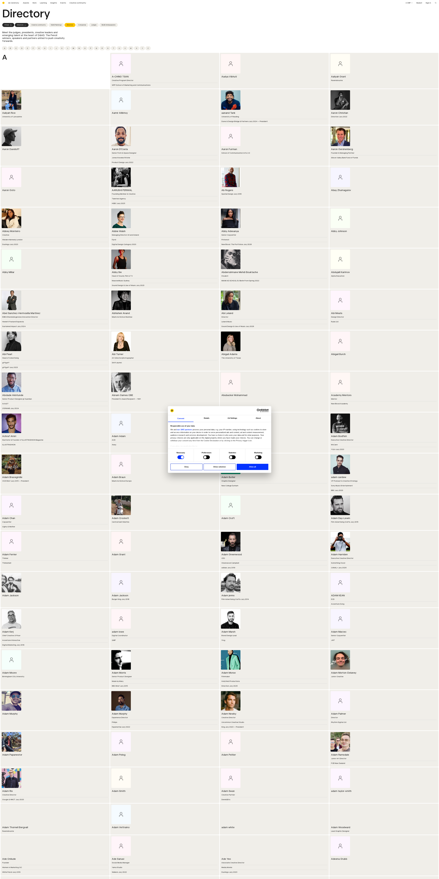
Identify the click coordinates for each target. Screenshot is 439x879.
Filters (7, 25)
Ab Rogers (227, 190)
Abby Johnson (339, 231)
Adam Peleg (118, 754)
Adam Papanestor (12, 754)
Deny (186, 467)
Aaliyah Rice (8, 113)
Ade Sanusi (118, 859)
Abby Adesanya (230, 231)
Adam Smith (118, 791)
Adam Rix (7, 791)
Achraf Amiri (9, 436)
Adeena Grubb (339, 859)
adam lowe (118, 631)
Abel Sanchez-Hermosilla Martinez (21, 313)
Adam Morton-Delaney (343, 672)
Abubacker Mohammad (234, 395)
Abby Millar (8, 272)
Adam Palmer (338, 713)
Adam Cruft (228, 518)
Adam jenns (228, 595)
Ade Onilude (9, 859)
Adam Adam (119, 436)
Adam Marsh (228, 631)
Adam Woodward (340, 827)
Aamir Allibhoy (120, 113)
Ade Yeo (226, 859)
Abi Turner (117, 354)
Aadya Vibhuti (229, 76)
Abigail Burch (338, 354)
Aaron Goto (8, 190)
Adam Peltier (229, 754)
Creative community (77, 3)
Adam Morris (119, 672)
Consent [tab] (180, 418)
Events (63, 3)
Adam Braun (118, 477)
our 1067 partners (184, 430)
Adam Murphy (10, 713)
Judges (93, 25)
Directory (20, 25)
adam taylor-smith (341, 791)
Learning (43, 3)
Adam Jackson (10, 595)
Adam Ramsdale (340, 754)
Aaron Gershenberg (342, 149)
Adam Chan (8, 518)
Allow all (252, 467)
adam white (228, 827)
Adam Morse (229, 672)
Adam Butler (228, 477)
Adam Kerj (8, 631)
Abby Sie (117, 272)
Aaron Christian (339, 113)
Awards (26, 3)
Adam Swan (228, 791)
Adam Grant (118, 554)
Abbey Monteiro (11, 231)
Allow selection (219, 467)
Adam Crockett (120, 518)
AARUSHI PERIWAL (122, 190)
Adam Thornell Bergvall (15, 827)
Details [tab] (206, 418)
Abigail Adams (229, 354)
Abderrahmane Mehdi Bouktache (240, 272)
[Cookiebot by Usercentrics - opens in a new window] (258, 410)
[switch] (206, 457)
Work (34, 3)
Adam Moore (9, 672)
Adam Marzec (338, 631)
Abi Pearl (7, 354)
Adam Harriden (339, 554)
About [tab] (258, 418)
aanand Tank (228, 113)
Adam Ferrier (9, 554)
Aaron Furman (229, 149)
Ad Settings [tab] (232, 418)
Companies (82, 25)
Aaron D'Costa (120, 149)
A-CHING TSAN (120, 76)
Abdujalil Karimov (340, 272)
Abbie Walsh (119, 231)
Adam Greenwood (232, 554)
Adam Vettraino (120, 827)
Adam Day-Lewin (340, 518)
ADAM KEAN (338, 595)
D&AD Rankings (56, 25)
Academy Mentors (341, 395)
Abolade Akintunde (12, 395)
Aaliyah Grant (338, 76)
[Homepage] (3, 3)
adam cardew (338, 477)
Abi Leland (227, 313)
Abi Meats (336, 313)
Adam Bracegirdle (12, 477)
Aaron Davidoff (10, 149)
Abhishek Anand (121, 313)
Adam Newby (229, 713)
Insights (53, 3)
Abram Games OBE (122, 395)
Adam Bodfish (339, 436)
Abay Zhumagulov (341, 190)
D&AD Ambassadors (108, 25)
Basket (419, 3)
